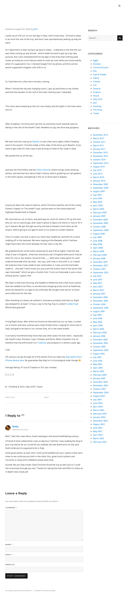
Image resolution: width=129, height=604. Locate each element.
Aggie (95, 60)
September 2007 (100, 272)
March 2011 (98, 145)
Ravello (35, 141)
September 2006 (100, 307)
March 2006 (98, 329)
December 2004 (100, 382)
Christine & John (16, 387)
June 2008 (97, 240)
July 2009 (97, 194)
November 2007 (100, 265)
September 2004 (100, 392)
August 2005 (99, 353)
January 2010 (99, 180)
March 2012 (98, 138)
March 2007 (98, 290)
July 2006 (97, 314)
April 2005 (98, 367)
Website (9, 565)
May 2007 (97, 283)
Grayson (97, 92)
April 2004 (98, 406)
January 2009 (99, 216)
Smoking (97, 106)
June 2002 (97, 427)
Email (9, 554)
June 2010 (97, 173)
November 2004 (100, 385)
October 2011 (99, 142)
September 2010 (100, 163)
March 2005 (98, 371)
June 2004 (97, 403)
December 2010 (100, 152)
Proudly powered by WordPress (18, 591)
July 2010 (97, 170)
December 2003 (100, 420)
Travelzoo (41, 342)
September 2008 (100, 230)
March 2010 (98, 177)
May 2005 (97, 364)
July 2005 (97, 357)
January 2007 (99, 293)
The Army (97, 109)
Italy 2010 (30, 387)
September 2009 (100, 187)
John (35, 29)
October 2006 (99, 304)
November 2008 (100, 223)
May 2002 (97, 431)
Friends (96, 81)
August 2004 (99, 396)
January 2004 (99, 417)
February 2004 (100, 413)
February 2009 (100, 212)
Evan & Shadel (99, 74)
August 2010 (99, 166)
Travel (39, 387)
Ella (94, 71)
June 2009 (97, 198)
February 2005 (100, 374)
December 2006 (100, 297)
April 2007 (98, 286)
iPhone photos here (14, 360)
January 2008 (99, 258)
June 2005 (97, 360)
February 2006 (100, 332)
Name (9, 544)
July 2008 (97, 237)
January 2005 (99, 378)
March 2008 (98, 251)
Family (96, 78)
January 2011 (99, 149)
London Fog (72, 304)
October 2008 (99, 226)
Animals (97, 64)
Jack (95, 102)
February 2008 (100, 254)
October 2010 (99, 159)
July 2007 (97, 276)
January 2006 (99, 336)
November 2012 (100, 134)
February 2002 (100, 442)
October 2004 (99, 389)
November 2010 (100, 156)
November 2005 (100, 343)
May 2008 (97, 244)
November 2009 (100, 184)
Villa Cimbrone (43, 169)
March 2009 (98, 209)
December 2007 (100, 262)
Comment (11, 507)
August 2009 (99, 191)
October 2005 (99, 346)
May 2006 (97, 322)
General (97, 88)
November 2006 (100, 300)
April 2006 (98, 325)
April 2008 (98, 247)
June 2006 (97, 318)
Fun (94, 85)
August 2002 (99, 424)
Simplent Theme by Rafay (44, 591)
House (96, 95)
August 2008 (99, 233)
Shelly (15, 426)
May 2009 (97, 202)
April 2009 (98, 205)
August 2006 (99, 311)
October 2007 (99, 269)
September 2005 (100, 350)
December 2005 (100, 339)
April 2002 (98, 434)
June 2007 (97, 279)
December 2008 (100, 219)
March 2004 (98, 410)
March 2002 (98, 438)
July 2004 (97, 399)
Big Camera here (74, 356)
